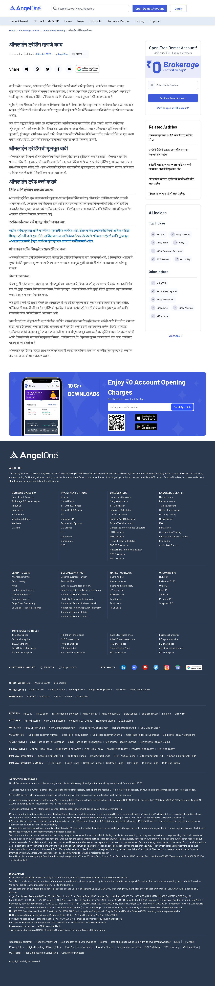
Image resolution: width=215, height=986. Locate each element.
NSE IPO (163, 576)
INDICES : (14, 713)
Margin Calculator (119, 501)
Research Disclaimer (20, 941)
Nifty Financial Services (65, 713)
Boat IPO (163, 590)
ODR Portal (15, 952)
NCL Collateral (152, 947)
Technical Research (21, 594)
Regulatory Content (46, 941)
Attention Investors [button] (23, 779)
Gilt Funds (132, 762)
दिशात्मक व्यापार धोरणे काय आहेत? (167, 193)
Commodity (67, 540)
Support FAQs (69, 667)
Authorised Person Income (74, 594)
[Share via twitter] (48, 69)
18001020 (49, 667)
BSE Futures (126, 720)
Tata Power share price (73, 652)
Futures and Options (71, 523)
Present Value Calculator (122, 540)
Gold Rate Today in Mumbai (43, 734)
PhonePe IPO (165, 598)
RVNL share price (69, 643)
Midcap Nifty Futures (80, 720)
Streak (57, 696)
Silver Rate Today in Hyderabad (47, 741)
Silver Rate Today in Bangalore (85, 741)
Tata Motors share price (24, 648)
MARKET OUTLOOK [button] (121, 572)
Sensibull (30, 696)
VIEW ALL (174, 335)
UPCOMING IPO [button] (167, 572)
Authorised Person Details (74, 612)
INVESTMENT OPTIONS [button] (74, 492)
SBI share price (68, 648)
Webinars (16, 523)
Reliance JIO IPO (167, 581)
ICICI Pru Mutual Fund (151, 755)
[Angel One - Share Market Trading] (25, 8)
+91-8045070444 (65, 918)
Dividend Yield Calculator (122, 518)
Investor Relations (21, 518)
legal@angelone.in (96, 922)
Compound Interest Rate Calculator (128, 527)
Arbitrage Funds (114, 762)
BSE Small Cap (149, 713)
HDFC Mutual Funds (125, 755)
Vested (68, 696)
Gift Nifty (180, 713)
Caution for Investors (72, 952)
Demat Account (167, 501)
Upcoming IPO (68, 518)
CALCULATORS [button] (118, 492)
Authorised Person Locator (75, 616)
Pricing (139, 21)
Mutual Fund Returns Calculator (126, 549)
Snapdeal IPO (166, 603)
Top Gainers (116, 598)
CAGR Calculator (118, 514)
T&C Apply (188, 941)
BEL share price (118, 652)
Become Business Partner (74, 576)
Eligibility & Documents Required (77, 598)
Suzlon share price (21, 639)
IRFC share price (20, 634)
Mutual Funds (67, 501)
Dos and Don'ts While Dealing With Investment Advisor (140, 941)
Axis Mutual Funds (100, 755)
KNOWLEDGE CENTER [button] (171, 492)
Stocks (64, 496)
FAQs (177, 941)
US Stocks (66, 527)
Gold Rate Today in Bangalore (179, 734)
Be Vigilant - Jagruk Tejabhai (26, 607)
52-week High (117, 590)
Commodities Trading (170, 532)
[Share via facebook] (58, 69)
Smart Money (18, 581)
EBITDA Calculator (119, 545)
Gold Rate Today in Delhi (75, 734)
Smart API (121, 689)
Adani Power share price (122, 639)
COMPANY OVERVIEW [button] (24, 492)
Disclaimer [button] (16, 873)
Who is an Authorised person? (76, 585)
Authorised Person (168, 545)
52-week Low (117, 594)
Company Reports (21, 598)
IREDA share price (21, 643)
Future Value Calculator (122, 523)
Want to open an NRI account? (173, 107)
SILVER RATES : (18, 741)
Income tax (164, 540)
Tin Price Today (166, 748)
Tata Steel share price (121, 634)
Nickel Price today (117, 748)
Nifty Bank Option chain (62, 727)
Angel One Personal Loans (78, 947)
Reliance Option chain (124, 727)
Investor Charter (105, 947)
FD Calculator (117, 531)
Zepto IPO (164, 594)
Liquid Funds (72, 762)
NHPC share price (70, 639)
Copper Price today (41, 748)
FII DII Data (115, 607)
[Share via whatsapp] (37, 69)
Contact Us (18, 510)
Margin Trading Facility (100, 689)
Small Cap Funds (92, 762)
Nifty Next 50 (90, 713)
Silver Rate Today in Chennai (121, 741)
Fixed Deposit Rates (140, 689)
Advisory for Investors (129, 947)
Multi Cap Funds (171, 762)
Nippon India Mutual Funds (181, 755)
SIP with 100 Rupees (71, 505)
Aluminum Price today (68, 748)
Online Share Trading (169, 510)
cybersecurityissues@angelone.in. (105, 918)
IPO (161, 523)
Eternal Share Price (120, 648)
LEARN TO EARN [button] (21, 572)
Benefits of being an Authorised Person (81, 590)
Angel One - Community (23, 603)
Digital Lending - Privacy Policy (44, 947)
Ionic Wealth (60, 682)
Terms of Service (90, 929)
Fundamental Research (23, 590)
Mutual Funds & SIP (46, 21)
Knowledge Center (21, 576)
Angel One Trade (56, 689)
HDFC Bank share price (72, 634)
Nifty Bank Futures (54, 720)
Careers (16, 527)
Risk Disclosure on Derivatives (41, 952)
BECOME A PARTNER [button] (72, 572)
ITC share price (166, 643)
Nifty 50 (27, 713)
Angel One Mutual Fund (50, 755)
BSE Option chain (150, 727)
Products (95, 21)
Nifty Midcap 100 (110, 713)
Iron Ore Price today (142, 748)
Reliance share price (169, 634)
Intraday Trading (167, 514)
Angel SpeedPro (77, 689)
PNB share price (118, 643)
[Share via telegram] (26, 69)
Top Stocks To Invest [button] (25, 630)
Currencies (66, 536)
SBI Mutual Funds (76, 755)
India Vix (166, 713)
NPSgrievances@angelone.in (23, 915)
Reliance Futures (105, 720)
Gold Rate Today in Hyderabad (142, 734)
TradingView (82, 696)
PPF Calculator (118, 554)
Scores (104, 941)
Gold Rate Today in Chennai (107, 734)
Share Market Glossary (121, 585)
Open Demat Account (149, 8)
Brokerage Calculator (121, 496)
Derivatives (165, 527)
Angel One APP (36, 689)
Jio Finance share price (171, 648)
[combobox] (79, 54)
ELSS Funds (54, 762)
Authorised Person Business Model (78, 603)
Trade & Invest (18, 21)
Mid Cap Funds (150, 762)
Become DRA (67, 581)
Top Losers (115, 603)
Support (155, 21)
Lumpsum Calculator (120, 510)
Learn (68, 21)
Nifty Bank (42, 713)
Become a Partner (118, 21)
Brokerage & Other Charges (26, 501)
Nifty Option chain (34, 727)
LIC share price (166, 652)
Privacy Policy (70, 929)
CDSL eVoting (171, 947)
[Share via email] (69, 69)
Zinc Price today (93, 748)
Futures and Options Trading (173, 536)
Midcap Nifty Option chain (93, 727)
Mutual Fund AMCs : (22, 755)
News (80, 21)
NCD (63, 545)
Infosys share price (168, 639)
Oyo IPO (163, 585)
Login (178, 8)
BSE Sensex (131, 713)
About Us (16, 505)
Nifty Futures (32, 720)
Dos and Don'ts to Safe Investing (78, 941)
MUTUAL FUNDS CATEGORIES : (26, 762)
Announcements (118, 581)
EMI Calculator (117, 558)
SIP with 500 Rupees (71, 510)
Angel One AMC (42, 682)
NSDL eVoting (190, 947)
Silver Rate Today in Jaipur (155, 741)
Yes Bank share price (22, 652)
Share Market (166, 518)
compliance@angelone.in (92, 911)
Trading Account (167, 505)
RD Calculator (117, 536)
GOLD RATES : (17, 734)
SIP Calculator (117, 505)
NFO (63, 514)
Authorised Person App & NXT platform (81, 607)
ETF (63, 531)
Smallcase (44, 696)
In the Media (18, 514)
